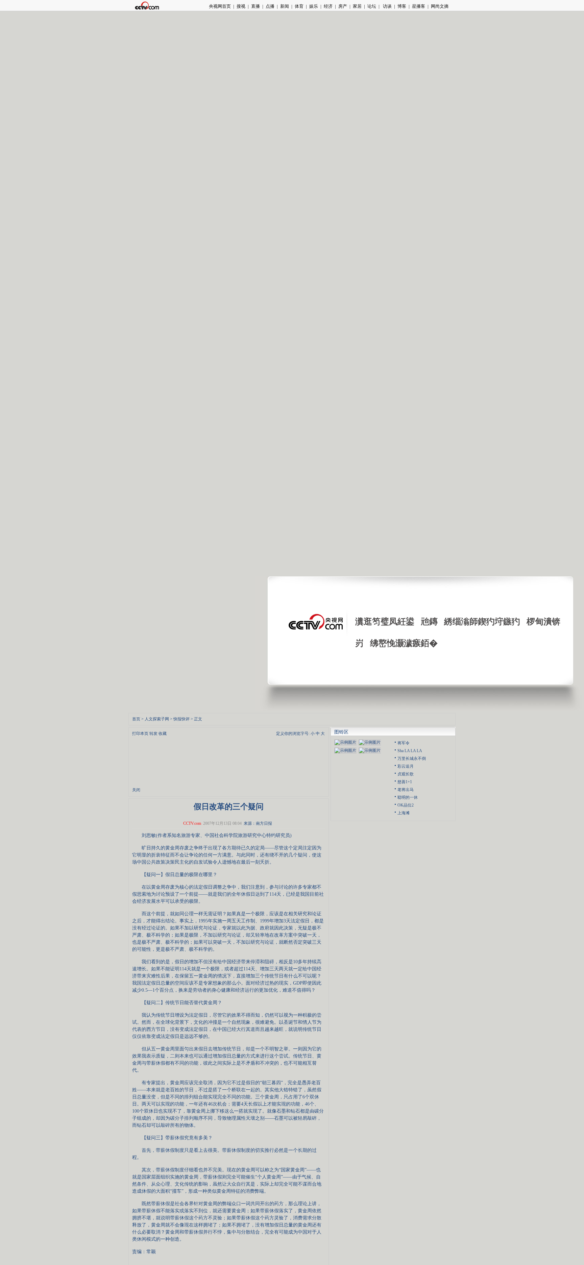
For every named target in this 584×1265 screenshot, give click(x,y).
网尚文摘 (439, 6)
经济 (328, 6)
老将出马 (405, 789)
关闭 (136, 790)
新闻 (284, 6)
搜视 (241, 6)
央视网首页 (220, 6)
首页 (136, 719)
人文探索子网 (157, 719)
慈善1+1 (404, 781)
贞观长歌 (405, 774)
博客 (401, 6)
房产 (342, 6)
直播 (255, 6)
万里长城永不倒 (411, 758)
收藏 (163, 733)
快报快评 (181, 719)
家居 (357, 6)
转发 (153, 733)
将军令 (403, 743)
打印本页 (140, 733)
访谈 (387, 6)
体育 (299, 6)
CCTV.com (192, 823)
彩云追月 (405, 766)
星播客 (418, 6)
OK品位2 (405, 805)
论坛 (371, 6)
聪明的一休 (407, 797)
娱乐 (313, 6)
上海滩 (403, 813)
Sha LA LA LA (409, 750)
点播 (270, 6)
